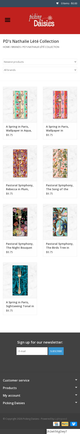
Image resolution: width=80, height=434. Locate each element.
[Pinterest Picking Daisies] (40, 363)
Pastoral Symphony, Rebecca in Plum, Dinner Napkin (19, 187)
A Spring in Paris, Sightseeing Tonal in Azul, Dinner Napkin (20, 304)
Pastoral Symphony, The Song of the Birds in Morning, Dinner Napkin (59, 187)
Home (6, 47)
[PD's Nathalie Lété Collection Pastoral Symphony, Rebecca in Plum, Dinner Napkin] (20, 163)
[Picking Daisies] (48, 20)
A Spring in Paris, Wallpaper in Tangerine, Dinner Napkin (58, 128)
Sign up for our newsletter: (40, 342)
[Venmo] (73, 423)
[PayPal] (64, 423)
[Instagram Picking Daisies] (47, 363)
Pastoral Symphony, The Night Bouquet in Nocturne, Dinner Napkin (19, 246)
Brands (16, 47)
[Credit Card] (56, 423)
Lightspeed (61, 418)
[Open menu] (7, 20)
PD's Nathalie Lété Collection (41, 47)
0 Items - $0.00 (69, 3)
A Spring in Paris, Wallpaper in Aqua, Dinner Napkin (19, 128)
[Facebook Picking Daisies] (33, 363)
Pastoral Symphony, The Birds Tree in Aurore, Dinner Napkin (59, 246)
